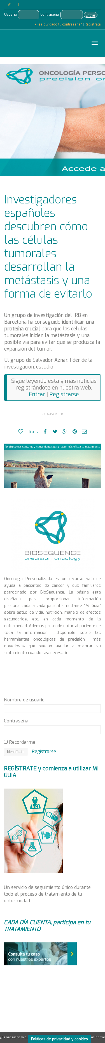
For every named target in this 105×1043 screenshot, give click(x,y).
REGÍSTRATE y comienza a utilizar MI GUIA (51, 772)
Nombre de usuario (24, 700)
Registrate (93, 24)
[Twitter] (9, 4)
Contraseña (16, 721)
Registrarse (64, 394)
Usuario (10, 14)
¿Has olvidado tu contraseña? (58, 24)
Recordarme (21, 742)
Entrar (90, 15)
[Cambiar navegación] (94, 43)
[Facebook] (18, 4)
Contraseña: (50, 14)
